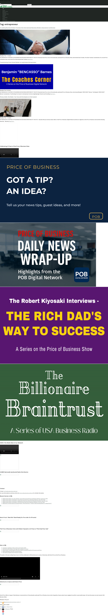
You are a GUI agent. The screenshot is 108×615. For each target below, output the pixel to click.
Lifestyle (4, 15)
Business (4, 12)
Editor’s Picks (5, 11)
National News (5, 13)
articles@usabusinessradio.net (10, 491)
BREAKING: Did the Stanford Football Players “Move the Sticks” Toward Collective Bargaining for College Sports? (27, 503)
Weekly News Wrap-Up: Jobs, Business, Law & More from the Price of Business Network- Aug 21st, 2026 (25, 498)
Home (3, 10)
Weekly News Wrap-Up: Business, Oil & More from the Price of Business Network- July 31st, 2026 (23, 502)
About (3, 18)
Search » (29, 4)
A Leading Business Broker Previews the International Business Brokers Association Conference (27, 27)
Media (3, 16)
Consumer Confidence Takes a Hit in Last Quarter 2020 (14, 547)
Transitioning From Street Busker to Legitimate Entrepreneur (18, 62)
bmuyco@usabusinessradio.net (26, 493)
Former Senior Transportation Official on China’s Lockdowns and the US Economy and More (22, 550)
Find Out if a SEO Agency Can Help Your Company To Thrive (15, 549)
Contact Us (4, 19)
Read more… (30, 59)
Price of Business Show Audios (8, 21)
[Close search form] (0, 3)
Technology (4, 17)
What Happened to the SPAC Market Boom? (12, 551)
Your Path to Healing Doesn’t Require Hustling (12, 552)
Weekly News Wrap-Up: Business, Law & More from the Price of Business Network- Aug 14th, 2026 (23, 499)
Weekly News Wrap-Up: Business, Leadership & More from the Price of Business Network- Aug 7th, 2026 (25, 501)
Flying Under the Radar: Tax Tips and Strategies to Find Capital (18, 97)
